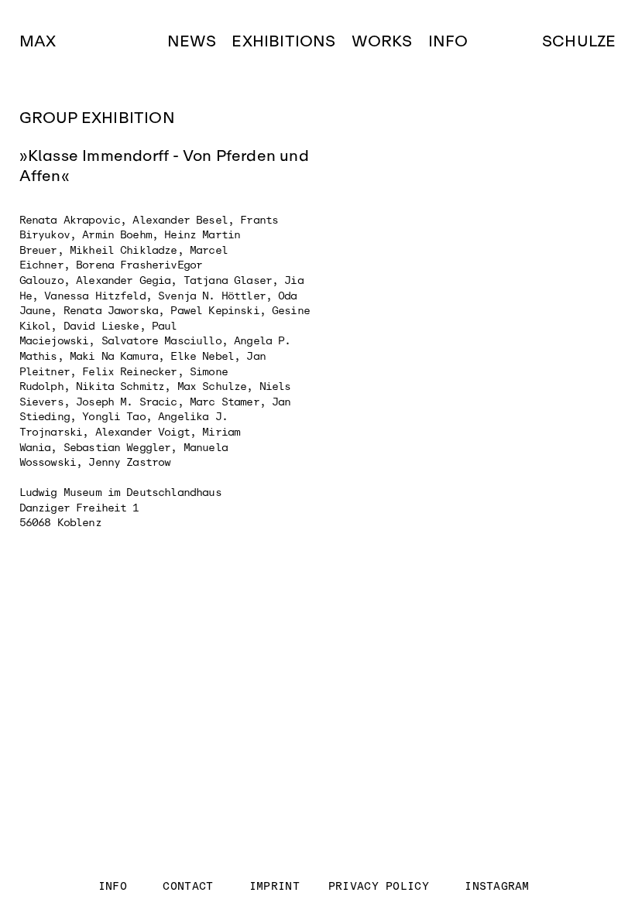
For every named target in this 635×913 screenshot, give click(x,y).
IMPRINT (274, 886)
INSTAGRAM (497, 886)
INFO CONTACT (166, 886)
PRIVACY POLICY (378, 886)
